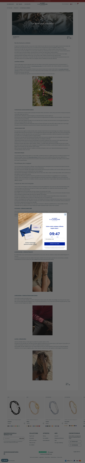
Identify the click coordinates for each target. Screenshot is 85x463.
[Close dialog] (65, 214)
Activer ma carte (54, 243)
